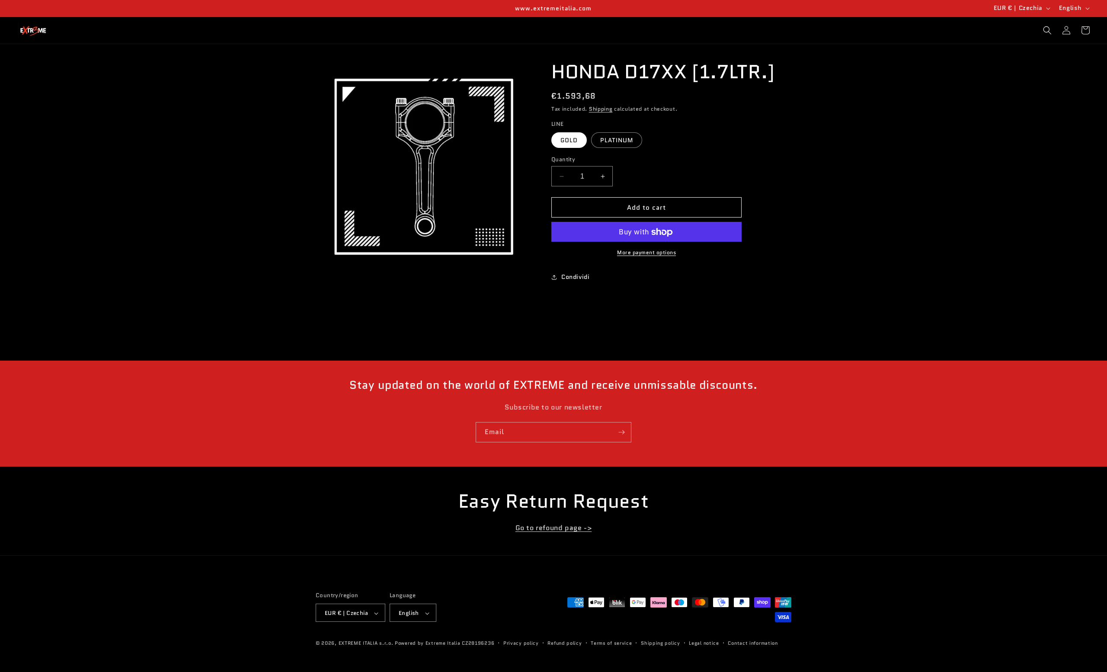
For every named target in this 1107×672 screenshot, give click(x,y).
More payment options (646, 252)
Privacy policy (521, 643)
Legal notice (704, 643)
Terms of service (611, 643)
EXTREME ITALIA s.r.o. (366, 643)
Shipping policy (660, 643)
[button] (1047, 30)
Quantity (563, 159)
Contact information (752, 643)
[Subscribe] (621, 432)
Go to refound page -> (553, 528)
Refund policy (564, 643)
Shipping (601, 108)
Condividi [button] (575, 276)
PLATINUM (616, 140)
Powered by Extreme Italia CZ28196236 (444, 643)
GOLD (569, 140)
